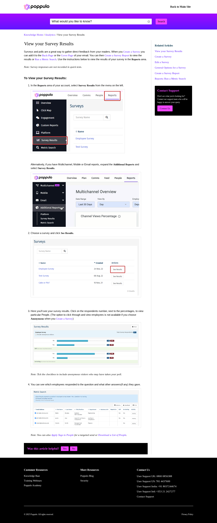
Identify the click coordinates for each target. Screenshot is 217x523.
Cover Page (67, 55)
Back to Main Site (180, 6)
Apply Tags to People (62, 435)
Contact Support (145, 496)
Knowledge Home (33, 34)
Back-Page (47, 55)
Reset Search (149, 22)
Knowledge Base (32, 476)
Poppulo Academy (32, 485)
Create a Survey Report (117, 55)
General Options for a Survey (170, 67)
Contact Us (165, 108)
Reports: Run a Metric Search (170, 78)
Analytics (50, 34)
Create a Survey (131, 51)
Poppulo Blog (87, 476)
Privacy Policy (187, 514)
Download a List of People (112, 435)
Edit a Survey (162, 62)
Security (84, 480)
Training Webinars (33, 480)
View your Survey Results (168, 51)
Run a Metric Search (45, 59)
